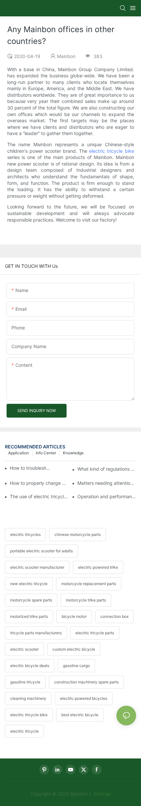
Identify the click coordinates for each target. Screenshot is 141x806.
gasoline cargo (76, 665)
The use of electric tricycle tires (39, 496)
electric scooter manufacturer (37, 567)
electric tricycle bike (111, 151)
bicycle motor (74, 616)
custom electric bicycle (73, 649)
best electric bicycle (79, 714)
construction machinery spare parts (86, 681)
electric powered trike (98, 567)
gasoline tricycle (25, 681)
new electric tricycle (29, 583)
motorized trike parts (29, 616)
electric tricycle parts (94, 632)
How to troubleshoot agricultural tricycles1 (31, 468)
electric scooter (24, 649)
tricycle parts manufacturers (36, 632)
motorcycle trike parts (86, 600)
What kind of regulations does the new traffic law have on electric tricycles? (106, 469)
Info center (46, 452)
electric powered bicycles (83, 698)
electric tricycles (25, 534)
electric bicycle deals (29, 665)
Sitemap (101, 793)
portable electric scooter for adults (41, 550)
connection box (114, 616)
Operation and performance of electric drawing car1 (106, 496)
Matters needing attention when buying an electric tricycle (106, 483)
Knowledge (73, 452)
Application (18, 452)
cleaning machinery (28, 698)
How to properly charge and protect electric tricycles (39, 483)
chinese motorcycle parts (77, 534)
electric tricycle (24, 731)
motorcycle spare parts (31, 600)
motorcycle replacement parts (88, 583)
